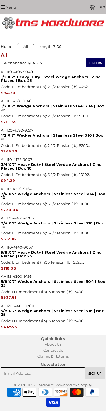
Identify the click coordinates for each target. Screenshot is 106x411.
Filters (95, 63)
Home (6, 46)
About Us (53, 344)
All (25, 46)
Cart (101, 7)
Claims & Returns (53, 356)
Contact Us (53, 350)
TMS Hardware (40, 385)
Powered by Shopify (73, 385)
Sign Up (95, 373)
